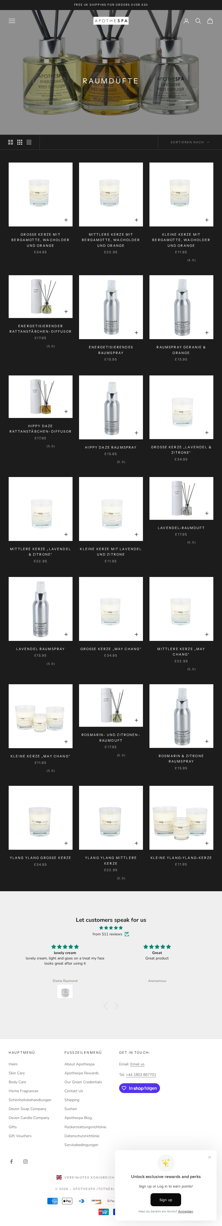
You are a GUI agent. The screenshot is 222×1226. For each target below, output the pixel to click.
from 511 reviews (107, 934)
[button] (107, 1006)
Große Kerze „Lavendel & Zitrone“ (181, 450)
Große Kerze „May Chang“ (111, 649)
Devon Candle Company (29, 1117)
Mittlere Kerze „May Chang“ (181, 651)
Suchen (70, 1108)
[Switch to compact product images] (29, 142)
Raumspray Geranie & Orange (181, 350)
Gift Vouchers (20, 1136)
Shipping (71, 1099)
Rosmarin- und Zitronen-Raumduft (111, 737)
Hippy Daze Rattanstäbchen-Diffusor (40, 428)
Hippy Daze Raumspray (111, 447)
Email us (137, 1064)
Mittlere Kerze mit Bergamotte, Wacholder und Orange (111, 240)
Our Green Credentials (83, 1082)
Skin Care (17, 1073)
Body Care (17, 1082)
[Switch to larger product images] (10, 142)
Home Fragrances (23, 1091)
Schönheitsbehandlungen (30, 1099)
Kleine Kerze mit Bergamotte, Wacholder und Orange (181, 240)
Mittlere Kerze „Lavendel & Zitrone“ (40, 551)
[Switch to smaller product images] (19, 142)
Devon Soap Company (27, 1108)
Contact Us (73, 1091)
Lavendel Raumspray (40, 649)
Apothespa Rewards (81, 1073)
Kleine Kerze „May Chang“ (41, 756)
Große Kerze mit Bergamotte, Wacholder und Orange (40, 240)
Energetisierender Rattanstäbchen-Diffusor (40, 328)
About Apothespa (79, 1064)
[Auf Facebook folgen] (11, 1161)
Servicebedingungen (81, 1144)
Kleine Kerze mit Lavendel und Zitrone (111, 551)
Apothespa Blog (78, 1117)
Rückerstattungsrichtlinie (85, 1127)
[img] (111, 928)
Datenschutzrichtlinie (81, 1136)
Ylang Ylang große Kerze (41, 858)
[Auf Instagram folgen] (25, 1161)
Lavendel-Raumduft (181, 528)
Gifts (13, 1127)
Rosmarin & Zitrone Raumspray (181, 758)
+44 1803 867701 (141, 1074)
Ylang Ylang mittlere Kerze (111, 860)
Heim (13, 1064)
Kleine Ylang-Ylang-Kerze (181, 858)
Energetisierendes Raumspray (111, 350)
